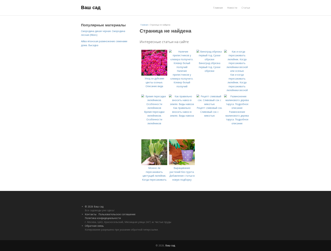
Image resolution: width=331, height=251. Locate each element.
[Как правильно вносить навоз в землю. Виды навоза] (182, 104)
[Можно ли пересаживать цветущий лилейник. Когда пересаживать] (154, 164)
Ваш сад (91, 7)
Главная (218, 7)
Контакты (90, 214)
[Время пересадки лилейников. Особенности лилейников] (154, 107)
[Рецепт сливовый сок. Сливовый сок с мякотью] (209, 104)
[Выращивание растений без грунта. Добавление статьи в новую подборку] (182, 164)
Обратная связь (94, 225)
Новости (232, 7)
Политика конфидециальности (103, 218)
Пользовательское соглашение (117, 214)
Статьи (246, 7)
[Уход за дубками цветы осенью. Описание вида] (154, 74)
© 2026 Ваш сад (94, 206)
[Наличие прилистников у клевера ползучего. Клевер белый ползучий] (182, 67)
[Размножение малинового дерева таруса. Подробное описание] (237, 107)
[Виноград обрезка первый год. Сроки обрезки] (209, 59)
